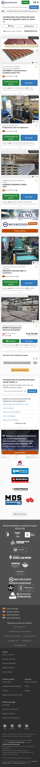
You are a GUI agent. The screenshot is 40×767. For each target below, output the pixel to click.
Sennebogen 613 (27, 641)
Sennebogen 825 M (30, 636)
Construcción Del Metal (11, 412)
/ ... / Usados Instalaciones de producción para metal (21, 11)
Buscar (35, 7)
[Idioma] (35, 2)
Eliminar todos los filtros (13, 31)
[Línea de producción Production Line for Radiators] (20, 109)
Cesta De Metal (8, 408)
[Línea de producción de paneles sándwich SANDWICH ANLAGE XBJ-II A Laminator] (20, 250)
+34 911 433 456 (12, 609)
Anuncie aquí (21, 514)
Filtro (12, 26)
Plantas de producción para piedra (17, 363)
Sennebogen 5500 (20, 645)
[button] (38, 2)
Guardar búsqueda (20, 370)
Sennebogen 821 (12, 641)
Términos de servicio (19, 763)
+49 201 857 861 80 (13, 618)
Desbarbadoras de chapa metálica (20, 631)
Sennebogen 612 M (20, 627)
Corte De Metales (9, 416)
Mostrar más (21, 423)
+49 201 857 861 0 (12, 615)
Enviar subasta (20, 231)
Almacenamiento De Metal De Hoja (15, 404)
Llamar (30, 83)
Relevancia (29, 26)
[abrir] (20, 92)
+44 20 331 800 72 (12, 612)
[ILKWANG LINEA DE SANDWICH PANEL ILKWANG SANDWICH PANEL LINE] (20, 164)
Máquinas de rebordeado (12, 636)
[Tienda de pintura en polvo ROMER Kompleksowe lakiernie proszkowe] (20, 310)
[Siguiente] (37, 50)
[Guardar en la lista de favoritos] (36, 66)
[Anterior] (3, 50)
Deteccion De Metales (11, 420)
